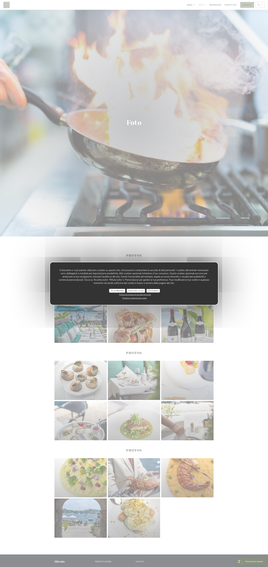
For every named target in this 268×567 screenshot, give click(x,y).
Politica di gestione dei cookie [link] (134, 298)
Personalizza (153, 290)
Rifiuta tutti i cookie (135, 290)
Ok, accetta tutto (117, 290)
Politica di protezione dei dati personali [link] (135, 294)
